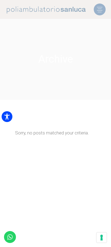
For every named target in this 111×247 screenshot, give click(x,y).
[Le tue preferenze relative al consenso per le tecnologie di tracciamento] (101, 237)
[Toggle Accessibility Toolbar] (7, 117)
